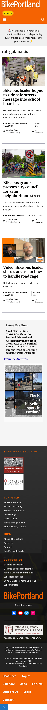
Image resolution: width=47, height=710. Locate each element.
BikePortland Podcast (15, 510)
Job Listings (10, 514)
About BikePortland (13, 538)
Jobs (23, 684)
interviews (17, 123)
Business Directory (13, 506)
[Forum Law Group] (14, 488)
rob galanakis (18, 215)
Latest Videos (10, 518)
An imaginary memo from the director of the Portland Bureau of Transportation (21, 343)
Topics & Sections (12, 502)
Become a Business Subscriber (18, 568)
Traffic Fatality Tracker (15, 526)
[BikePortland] (20, 4)
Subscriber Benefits (13, 576)
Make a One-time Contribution (19, 572)
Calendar (9, 684)
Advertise (8, 542)
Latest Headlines (17, 325)
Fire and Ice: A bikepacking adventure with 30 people (21, 351)
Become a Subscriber (14, 564)
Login (27, 692)
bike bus (7, 123)
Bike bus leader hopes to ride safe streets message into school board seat (23, 97)
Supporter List (11, 584)
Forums (37, 684)
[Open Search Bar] (43, 20)
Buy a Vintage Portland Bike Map (20, 580)
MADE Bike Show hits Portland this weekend (19, 336)
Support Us (10, 692)
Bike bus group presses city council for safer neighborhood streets (22, 189)
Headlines (9, 676)
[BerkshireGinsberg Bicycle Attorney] (14, 472)
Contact (8, 547)
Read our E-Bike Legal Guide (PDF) (24, 637)
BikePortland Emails (14, 550)
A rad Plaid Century (17, 331)
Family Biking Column (14, 522)
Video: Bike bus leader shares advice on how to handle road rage (23, 272)
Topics (26, 676)
